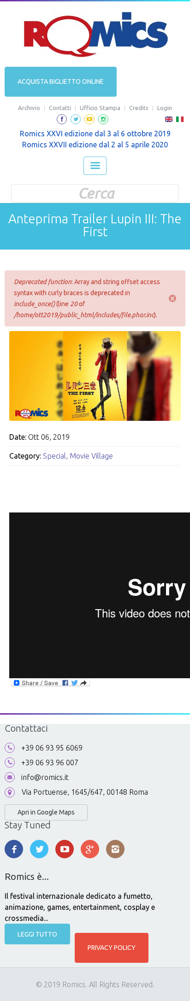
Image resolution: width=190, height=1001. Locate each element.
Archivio (29, 108)
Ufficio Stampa (100, 108)
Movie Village (91, 456)
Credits (138, 108)
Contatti (60, 108)
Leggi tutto (37, 934)
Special (54, 456)
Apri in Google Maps (46, 812)
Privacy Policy (112, 947)
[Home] (95, 35)
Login (164, 108)
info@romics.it (45, 777)
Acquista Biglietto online (61, 81)
